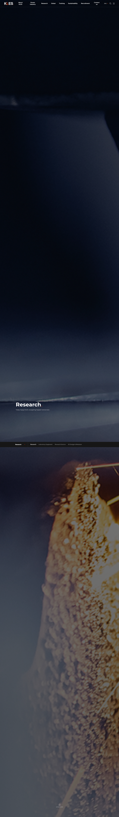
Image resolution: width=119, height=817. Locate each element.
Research (44, 3)
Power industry (33, 3)
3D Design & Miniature (75, 814)
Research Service (60, 814)
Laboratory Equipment (45, 814)
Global (53, 3)
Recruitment (85, 3)
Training (62, 3)
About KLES (20, 3)
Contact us (96, 3)
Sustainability (73, 3)
